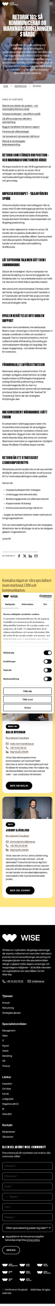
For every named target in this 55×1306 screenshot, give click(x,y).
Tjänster (7, 996)
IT (3, 1040)
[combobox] (5, 1196)
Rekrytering (8, 1007)
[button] (51, 4)
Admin (5, 1050)
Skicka (11, 1250)
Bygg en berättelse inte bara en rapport (21, 126)
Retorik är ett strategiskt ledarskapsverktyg (13, 142)
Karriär (5, 1093)
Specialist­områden (14, 1024)
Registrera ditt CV (10, 1104)
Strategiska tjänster (11, 1013)
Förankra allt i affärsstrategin (15, 131)
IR (3, 1109)
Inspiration (7, 1083)
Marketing (7, 1056)
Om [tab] (45, 604)
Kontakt (7, 1125)
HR (3, 1061)
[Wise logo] (11, 4)
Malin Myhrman (15, 732)
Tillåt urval (27, 699)
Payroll (5, 1045)
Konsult (6, 1002)
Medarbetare (8, 1131)
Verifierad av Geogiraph (16, 1289)
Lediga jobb (7, 1099)
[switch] (48, 661)
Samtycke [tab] (10, 604)
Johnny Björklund (17, 830)
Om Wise (6, 1088)
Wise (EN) (6, 1114)
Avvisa (27, 707)
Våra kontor (7, 1136)
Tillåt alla (27, 691)
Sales (4, 1035)
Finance (6, 1066)
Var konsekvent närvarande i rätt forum (20, 136)
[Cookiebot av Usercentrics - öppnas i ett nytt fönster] (39, 596)
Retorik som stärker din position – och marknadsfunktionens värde (20, 107)
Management (8, 1030)
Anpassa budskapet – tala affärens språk (21, 114)
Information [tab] (27, 604)
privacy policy (33, 1240)
